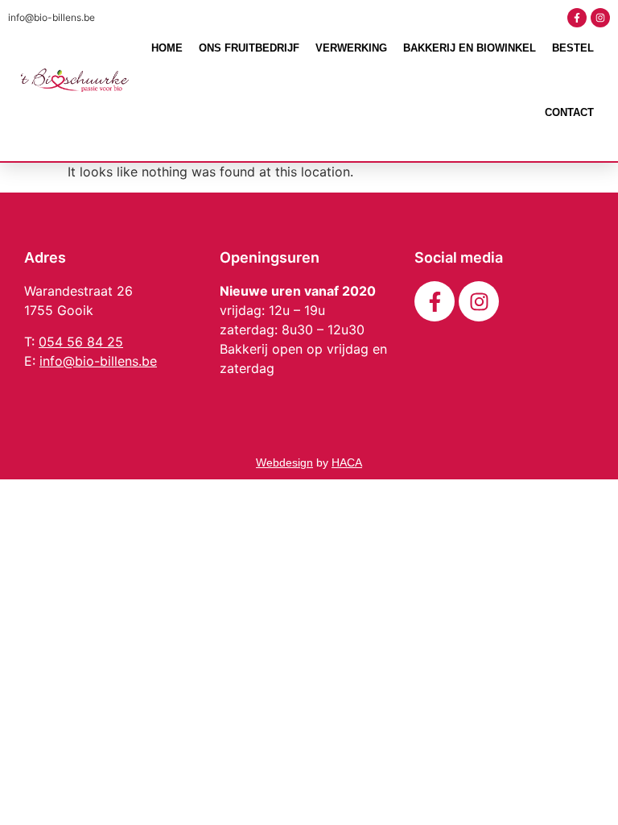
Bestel (573, 48)
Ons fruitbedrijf (249, 48)
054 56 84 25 (81, 342)
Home (167, 48)
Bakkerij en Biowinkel (469, 48)
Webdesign (284, 462)
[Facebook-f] (577, 17)
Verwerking (351, 48)
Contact (569, 112)
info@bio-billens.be (51, 17)
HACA (347, 462)
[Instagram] (600, 17)
